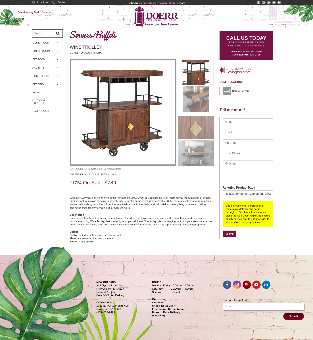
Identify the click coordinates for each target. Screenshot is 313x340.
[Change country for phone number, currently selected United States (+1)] (227, 153)
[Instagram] (264, 3)
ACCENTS (38, 67)
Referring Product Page (239, 187)
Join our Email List (236, 300)
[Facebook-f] (258, 3)
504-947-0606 (254, 51)
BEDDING (38, 84)
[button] (46, 42)
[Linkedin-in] (279, 3)
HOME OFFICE (41, 76)
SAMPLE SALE (41, 111)
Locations (42, 2)
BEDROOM (38, 59)
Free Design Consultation (168, 309)
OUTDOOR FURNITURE (39, 101)
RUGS (36, 92)
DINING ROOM (41, 51)
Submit (229, 233)
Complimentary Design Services (34, 12)
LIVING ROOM (40, 42)
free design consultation (159, 3)
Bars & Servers (240, 90)
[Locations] (33, 2)
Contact (62, 2)
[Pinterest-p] (269, 3)
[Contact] (53, 2)
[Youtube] (274, 3)
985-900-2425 (252, 54)
